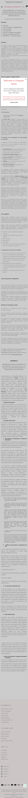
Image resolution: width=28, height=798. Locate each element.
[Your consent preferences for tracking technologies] (24, 785)
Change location (14, 102)
